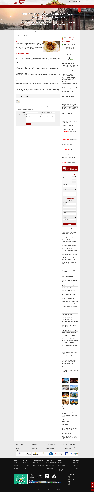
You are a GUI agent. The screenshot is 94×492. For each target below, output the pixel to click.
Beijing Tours (75, 463)
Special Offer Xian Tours (27, 466)
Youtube (72, 481)
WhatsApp (92, 483)
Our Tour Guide (16, 463)
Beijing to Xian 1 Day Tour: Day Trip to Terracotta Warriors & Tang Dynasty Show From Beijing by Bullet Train (70, 116)
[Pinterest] (73, 48)
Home (16, 6)
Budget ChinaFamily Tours (60, 470)
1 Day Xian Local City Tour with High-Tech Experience (70, 304)
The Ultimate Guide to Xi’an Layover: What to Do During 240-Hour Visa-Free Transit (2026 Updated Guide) (69, 437)
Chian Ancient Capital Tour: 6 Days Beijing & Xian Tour (70, 237)
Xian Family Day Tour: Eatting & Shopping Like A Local (70, 321)
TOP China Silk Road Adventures (51, 462)
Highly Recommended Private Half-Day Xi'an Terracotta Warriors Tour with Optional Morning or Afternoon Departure (69, 71)
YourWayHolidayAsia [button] (70, 37)
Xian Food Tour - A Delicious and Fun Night (68, 347)
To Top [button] (92, 490)
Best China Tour (48, 6)
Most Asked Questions (17, 468)
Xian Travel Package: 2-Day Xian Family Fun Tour (69, 330)
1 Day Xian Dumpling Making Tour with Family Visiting (70, 301)
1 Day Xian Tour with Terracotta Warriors (68, 298)
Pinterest (72, 484)
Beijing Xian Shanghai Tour (30, 6)
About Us (72, 6)
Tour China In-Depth (61, 465)
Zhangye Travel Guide (29, 31)
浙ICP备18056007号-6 (57, 489)
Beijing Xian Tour (35, 462)
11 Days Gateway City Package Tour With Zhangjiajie (69, 83)
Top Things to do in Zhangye (24, 96)
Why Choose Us (16, 462)
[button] (2, 19)
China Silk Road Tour (40, 6)
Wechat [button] (92, 486)
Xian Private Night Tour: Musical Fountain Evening (69, 345)
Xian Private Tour (21, 6)
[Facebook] (67, 48)
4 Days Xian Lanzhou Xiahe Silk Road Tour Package (69, 338)
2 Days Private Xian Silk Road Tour (67, 287)
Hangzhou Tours (75, 465)
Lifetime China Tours (61, 463)
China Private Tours (65, 81)
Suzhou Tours (75, 466)
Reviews (15, 466)
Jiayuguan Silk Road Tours (50, 466)
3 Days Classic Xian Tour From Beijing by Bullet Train (70, 290)
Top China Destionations (56, 6)
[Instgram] (71, 48)
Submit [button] (28, 123)
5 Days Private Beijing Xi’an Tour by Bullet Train (69, 294)
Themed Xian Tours (26, 465)
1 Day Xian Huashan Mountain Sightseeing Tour (69, 303)
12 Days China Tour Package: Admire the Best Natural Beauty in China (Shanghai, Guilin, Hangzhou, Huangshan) (70, 88)
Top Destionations (76, 460)
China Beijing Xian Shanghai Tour (38, 466)
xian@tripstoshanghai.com (70, 39)
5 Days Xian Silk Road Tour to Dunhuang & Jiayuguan (70, 340)
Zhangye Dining (36, 31)
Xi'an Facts (63, 408)
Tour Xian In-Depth (26, 463)
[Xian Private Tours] (25, 4)
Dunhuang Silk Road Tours (50, 463)
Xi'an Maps (63, 419)
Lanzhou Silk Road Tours (50, 468)
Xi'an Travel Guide (65, 421)
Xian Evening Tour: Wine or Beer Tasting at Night (69, 348)
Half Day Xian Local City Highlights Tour (68, 312)
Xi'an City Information (66, 406)
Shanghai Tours (75, 462)
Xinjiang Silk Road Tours (50, 465)
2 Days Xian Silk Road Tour (66, 337)
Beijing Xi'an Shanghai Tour (67, 113)
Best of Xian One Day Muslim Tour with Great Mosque (70, 306)
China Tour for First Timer (62, 462)
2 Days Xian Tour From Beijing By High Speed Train (69, 285)
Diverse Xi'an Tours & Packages (68, 63)
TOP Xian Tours (25, 462)
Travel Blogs (16, 465)
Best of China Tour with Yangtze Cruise (67, 91)
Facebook (72, 476)
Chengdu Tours (75, 468)
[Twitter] (69, 48)
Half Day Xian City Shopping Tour (67, 317)
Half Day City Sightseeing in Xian (67, 314)
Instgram (72, 479)
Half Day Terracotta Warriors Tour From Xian (68, 259)
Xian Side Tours (25, 468)
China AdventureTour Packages (60, 467)
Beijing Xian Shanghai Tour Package (38, 465)
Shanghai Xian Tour (36, 463)
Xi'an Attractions (65, 376)
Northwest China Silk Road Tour (68, 96)
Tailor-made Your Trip (65, 6)
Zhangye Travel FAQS (22, 94)
